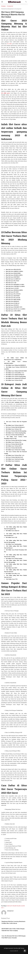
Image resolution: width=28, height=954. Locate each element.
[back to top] (25, 951)
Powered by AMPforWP (14, 950)
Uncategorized (10, 6)
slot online (9, 43)
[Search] (25, 2)
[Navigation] (2, 2)
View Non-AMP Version (18, 948)
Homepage (3, 6)
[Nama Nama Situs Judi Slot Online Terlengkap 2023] (14, 1)
